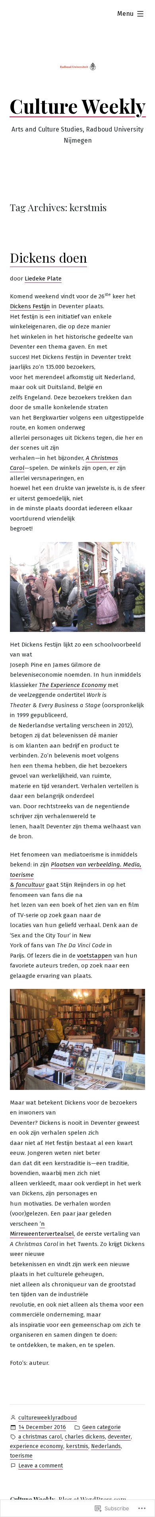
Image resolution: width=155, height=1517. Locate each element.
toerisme (21, 1455)
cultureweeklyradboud (47, 1417)
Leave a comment (40, 1466)
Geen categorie (101, 1427)
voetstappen (94, 955)
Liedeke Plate (43, 278)
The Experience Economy (72, 685)
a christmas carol (40, 1436)
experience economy (36, 1446)
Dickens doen (48, 257)
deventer (119, 1436)
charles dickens (85, 1436)
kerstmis (77, 1446)
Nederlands (106, 1446)
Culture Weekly (78, 105)
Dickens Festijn (30, 306)
